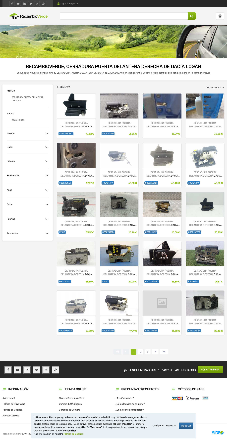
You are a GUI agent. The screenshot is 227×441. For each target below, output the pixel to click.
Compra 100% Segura (70, 404)
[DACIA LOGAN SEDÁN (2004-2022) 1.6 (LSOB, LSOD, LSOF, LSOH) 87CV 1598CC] (162, 204)
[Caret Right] (155, 352)
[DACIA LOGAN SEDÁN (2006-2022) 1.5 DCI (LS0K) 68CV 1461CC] (205, 155)
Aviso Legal (8, 398)
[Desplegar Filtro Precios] (47, 161)
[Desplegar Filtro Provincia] (47, 233)
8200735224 (108, 232)
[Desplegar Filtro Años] (47, 190)
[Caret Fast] (126, 352)
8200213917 (108, 133)
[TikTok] (43, 3)
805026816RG (66, 133)
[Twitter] (30, 3)
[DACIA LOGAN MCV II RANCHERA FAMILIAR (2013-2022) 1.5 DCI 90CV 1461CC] (162, 155)
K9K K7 (105, 281)
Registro (73, 3)
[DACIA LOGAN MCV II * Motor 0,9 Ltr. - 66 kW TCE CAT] (76, 155)
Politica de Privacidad (13, 404)
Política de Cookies (12, 409)
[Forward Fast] (164, 352)
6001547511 (107, 183)
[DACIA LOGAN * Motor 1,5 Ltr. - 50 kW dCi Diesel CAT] (162, 105)
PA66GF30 (193, 281)
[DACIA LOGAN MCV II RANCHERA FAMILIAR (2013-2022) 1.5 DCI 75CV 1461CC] (162, 253)
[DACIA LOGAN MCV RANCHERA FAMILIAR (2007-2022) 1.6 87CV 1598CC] (76, 253)
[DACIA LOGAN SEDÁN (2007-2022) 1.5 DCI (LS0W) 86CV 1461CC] (119, 155)
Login (63, 3)
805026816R (151, 183)
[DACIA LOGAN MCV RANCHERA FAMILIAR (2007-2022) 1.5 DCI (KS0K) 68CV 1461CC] (76, 302)
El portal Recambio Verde (72, 398)
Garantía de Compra (69, 409)
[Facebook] (11, 3)
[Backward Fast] (117, 352)
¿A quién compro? (124, 398)
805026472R (65, 183)
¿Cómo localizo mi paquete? (130, 404)
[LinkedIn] (24, 3)
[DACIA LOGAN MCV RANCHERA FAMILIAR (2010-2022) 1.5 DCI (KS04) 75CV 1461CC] (76, 204)
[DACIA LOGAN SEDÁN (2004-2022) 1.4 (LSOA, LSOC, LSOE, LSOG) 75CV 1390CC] (205, 253)
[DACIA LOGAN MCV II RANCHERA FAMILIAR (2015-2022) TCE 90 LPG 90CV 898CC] (76, 105)
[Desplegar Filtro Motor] (47, 147)
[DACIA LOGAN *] (119, 105)
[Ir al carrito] (220, 16)
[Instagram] (37, 3)
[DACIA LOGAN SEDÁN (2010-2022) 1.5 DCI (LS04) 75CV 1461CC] (205, 204)
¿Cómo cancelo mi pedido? (129, 409)
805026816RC (152, 281)
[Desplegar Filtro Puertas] (47, 219)
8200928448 (65, 331)
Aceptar (186, 425)
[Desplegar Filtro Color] (47, 204)
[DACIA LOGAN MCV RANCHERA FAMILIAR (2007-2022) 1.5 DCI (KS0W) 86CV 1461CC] (119, 204)
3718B (62, 232)
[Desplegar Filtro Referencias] (47, 175)
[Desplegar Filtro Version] (47, 133)
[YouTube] (18, 3)
